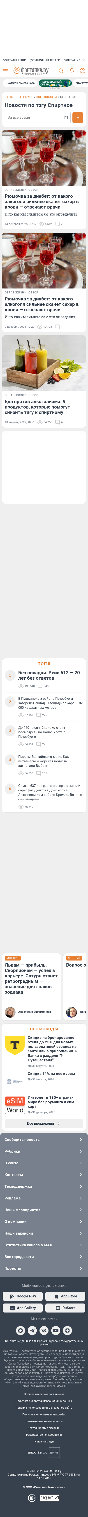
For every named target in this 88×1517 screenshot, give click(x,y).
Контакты (14, 1174)
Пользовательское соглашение (44, 1394)
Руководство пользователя (44, 1434)
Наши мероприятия (23, 1210)
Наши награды (44, 1441)
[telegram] (32, 1330)
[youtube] (55, 1330)
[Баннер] (55, 83)
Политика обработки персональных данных (44, 1401)
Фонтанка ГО (74, 60)
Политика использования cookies (44, 1414)
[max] (20, 1330)
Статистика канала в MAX (28, 1245)
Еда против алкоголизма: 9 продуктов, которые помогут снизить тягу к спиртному (37, 407)
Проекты (13, 1268)
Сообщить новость (22, 1139)
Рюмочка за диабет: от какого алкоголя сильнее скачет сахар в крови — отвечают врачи (42, 201)
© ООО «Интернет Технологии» (44, 1487)
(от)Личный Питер (45, 60)
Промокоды (44, 1028)
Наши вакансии (19, 1233)
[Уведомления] (71, 70)
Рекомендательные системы (44, 1421)
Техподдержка (18, 1186)
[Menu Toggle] (5, 70)
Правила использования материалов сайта (44, 1407)
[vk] (44, 1330)
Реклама (13, 1198)
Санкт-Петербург (19, 97)
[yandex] (67, 1330)
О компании (16, 1221)
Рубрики (12, 1151)
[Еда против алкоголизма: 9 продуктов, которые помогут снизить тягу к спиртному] (44, 363)
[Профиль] (82, 70)
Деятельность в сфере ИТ (44, 1428)
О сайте (11, 1163)
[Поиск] (61, 70)
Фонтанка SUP (14, 60)
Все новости (46, 97)
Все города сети (19, 1256)
